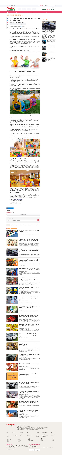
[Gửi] (38, 220)
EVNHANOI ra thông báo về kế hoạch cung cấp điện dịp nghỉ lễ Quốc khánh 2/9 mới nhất (29, 259)
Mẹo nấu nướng (53, 434)
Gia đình (12, 12)
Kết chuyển (41, 440)
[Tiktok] (44, 7)
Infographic (37, 436)
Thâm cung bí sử (14, 435)
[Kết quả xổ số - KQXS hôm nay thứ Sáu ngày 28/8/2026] (12, 367)
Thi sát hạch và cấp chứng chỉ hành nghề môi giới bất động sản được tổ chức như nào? (29, 392)
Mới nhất (41, 5)
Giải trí (20, 12)
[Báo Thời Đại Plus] (52, 9)
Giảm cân (19, 441)
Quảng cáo (37, 450)
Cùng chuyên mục (12, 228)
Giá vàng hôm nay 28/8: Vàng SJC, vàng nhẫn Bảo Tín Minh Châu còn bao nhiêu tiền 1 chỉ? (29, 402)
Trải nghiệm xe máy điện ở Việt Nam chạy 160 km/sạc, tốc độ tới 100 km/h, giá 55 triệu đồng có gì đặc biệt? (50, 41)
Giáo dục (7, 435)
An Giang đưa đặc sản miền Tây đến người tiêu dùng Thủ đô (28, 343)
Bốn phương (52, 12)
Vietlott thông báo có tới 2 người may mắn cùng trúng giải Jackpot (28, 373)
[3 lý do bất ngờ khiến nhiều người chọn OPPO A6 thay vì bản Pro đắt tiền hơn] (12, 309)
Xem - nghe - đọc (29, 435)
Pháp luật (7, 436)
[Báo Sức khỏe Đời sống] (44, 9)
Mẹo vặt (7, 441)
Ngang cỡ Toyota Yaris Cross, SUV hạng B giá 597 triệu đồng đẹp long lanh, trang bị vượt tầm (29, 250)
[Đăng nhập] (55, 7)
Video (36, 434)
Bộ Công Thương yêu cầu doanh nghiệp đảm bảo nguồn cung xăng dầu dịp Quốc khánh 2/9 (29, 269)
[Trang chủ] (7, 12)
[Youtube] (53, 424)
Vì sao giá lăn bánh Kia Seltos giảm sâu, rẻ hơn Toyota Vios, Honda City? (29, 355)
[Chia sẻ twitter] (8, 21)
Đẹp (37, 12)
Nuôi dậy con (13, 434)
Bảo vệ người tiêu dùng (22, 345)
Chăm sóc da (19, 440)
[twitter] (13, 208)
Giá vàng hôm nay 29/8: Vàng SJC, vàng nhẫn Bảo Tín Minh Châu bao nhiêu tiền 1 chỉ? (29, 316)
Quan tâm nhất (8, 212)
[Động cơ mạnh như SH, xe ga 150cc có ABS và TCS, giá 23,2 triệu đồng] (12, 385)
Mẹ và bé (21, 434)
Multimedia (24, 12)
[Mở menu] (55, 12)
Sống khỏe (16, 12)
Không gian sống (8, 439)
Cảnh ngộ (41, 439)
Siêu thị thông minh (44, 436)
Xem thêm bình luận (23, 214)
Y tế (20, 435)
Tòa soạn (31, 450)
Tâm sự (29, 439)
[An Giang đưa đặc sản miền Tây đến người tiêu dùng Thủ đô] (12, 346)
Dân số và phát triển (46, 12)
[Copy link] (8, 23)
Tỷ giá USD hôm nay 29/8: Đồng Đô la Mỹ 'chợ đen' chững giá (29, 288)
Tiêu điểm (53, 439)
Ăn (34, 12)
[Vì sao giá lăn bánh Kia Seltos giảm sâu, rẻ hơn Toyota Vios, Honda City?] (12, 357)
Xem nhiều (46, 20)
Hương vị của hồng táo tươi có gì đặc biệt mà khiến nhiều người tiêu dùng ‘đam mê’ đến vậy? (29, 325)
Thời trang (19, 439)
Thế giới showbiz (29, 434)
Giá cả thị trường (21, 290)
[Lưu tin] (8, 25)
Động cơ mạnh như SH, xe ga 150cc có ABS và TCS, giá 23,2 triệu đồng (29, 383)
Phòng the (40, 12)
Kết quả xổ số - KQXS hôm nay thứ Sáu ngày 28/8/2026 (29, 364)
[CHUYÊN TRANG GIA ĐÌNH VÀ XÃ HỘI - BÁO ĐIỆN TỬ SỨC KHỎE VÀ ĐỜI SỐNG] (10, 9)
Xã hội (10, 12)
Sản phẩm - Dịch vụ (30, 12)
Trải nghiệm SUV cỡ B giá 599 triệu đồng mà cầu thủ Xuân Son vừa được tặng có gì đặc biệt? (29, 335)
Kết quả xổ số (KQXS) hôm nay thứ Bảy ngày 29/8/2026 (29, 231)
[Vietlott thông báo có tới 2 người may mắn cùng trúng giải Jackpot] (12, 376)
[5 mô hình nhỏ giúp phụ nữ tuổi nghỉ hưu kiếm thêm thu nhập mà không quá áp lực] (12, 242)
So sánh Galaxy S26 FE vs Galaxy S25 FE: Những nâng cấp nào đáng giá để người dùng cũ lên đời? (29, 298)
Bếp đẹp (52, 435)
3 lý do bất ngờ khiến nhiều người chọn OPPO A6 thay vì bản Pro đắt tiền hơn (29, 307)
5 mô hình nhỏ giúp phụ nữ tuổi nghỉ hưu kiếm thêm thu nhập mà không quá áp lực (28, 240)
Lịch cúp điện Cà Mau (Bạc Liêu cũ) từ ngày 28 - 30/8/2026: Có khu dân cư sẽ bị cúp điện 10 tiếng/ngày (29, 412)
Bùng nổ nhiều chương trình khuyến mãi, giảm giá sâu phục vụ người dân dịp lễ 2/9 (28, 278)
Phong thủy (7, 440)
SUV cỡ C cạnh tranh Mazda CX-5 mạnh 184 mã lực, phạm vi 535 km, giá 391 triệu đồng (50, 47)
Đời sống (7, 434)
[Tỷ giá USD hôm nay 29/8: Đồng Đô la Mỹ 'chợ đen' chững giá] (12, 290)
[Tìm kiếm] (54, 5)
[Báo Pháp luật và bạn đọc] (48, 9)
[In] (8, 27)
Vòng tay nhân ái (42, 438)
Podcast (37, 435)
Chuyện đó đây (54, 440)
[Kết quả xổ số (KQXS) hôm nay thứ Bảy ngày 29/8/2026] (12, 233)
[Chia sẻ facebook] (8, 18)
